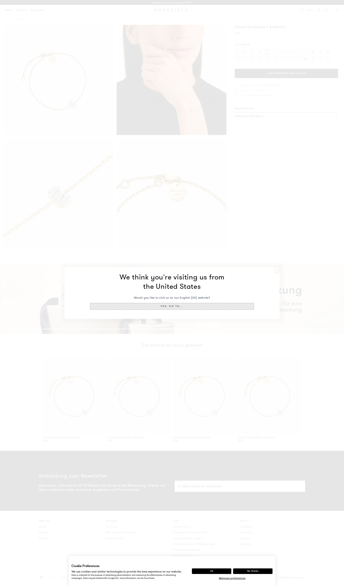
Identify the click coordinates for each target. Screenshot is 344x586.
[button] (172, 306)
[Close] (277, 270)
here (152, 578)
